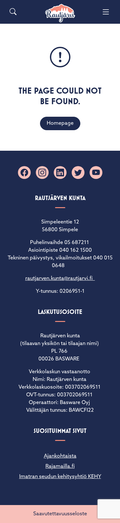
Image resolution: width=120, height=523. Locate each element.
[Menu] (106, 12)
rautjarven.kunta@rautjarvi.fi (60, 278)
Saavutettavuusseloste (60, 514)
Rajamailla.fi (60, 466)
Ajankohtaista (60, 456)
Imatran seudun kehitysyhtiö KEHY (60, 476)
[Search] (13, 12)
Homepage (60, 123)
